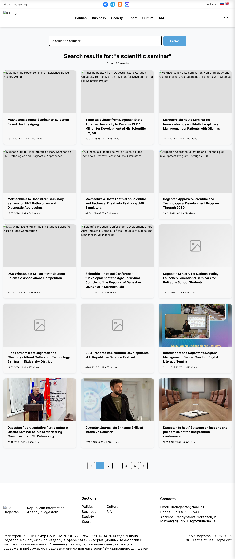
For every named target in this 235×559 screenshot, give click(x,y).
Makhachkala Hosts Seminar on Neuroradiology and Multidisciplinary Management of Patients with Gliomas (191, 124)
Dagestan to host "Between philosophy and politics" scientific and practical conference (195, 432)
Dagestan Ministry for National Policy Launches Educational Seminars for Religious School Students (191, 278)
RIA (161, 18)
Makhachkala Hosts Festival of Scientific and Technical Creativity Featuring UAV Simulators (115, 203)
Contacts (211, 4)
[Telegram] (113, 4)
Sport (133, 18)
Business (99, 18)
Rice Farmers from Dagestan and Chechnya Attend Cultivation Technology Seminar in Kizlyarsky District (39, 357)
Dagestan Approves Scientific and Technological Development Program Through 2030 (191, 203)
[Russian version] (222, 3)
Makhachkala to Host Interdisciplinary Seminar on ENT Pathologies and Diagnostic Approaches (36, 203)
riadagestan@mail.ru (187, 507)
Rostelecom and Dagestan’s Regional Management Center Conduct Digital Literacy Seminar (190, 357)
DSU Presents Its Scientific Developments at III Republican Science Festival (117, 355)
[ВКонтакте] (105, 4)
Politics (81, 18)
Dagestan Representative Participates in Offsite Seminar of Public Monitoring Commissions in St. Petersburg (38, 432)
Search (174, 41)
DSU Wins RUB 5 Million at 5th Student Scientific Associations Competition (36, 276)
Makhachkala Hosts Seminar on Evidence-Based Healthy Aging (39, 122)
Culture (148, 18)
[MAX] (127, 4)
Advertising (20, 4)
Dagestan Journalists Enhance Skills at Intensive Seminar (114, 430)
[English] (227, 3)
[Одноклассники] (120, 4)
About (6, 4)
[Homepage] (10, 18)
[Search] (226, 18)
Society (117, 18)
